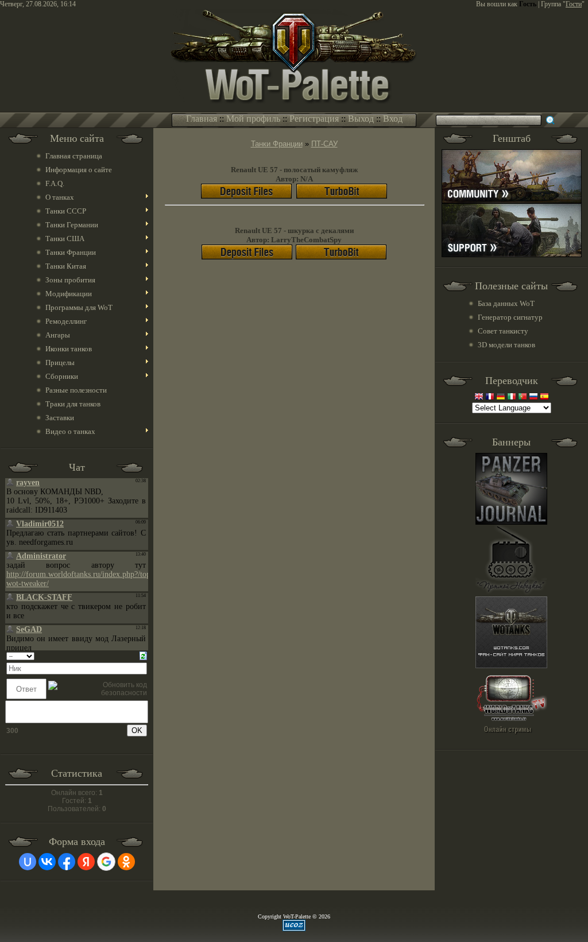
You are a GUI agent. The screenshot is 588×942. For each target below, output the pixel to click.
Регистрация (314, 118)
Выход (361, 118)
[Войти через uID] (27, 861)
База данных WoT (506, 303)
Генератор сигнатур (510, 317)
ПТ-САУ (324, 143)
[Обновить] (143, 656)
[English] (478, 397)
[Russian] (533, 397)
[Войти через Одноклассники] (126, 861)
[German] (500, 397)
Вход (393, 118)
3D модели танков (506, 344)
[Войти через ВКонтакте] (47, 861)
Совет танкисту (503, 331)
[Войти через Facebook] (66, 861)
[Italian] (511, 397)
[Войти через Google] (106, 861)
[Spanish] (544, 397)
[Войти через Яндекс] (86, 861)
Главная (201, 118)
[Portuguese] (522, 397)
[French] (489, 397)
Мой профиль (253, 118)
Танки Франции (277, 143)
